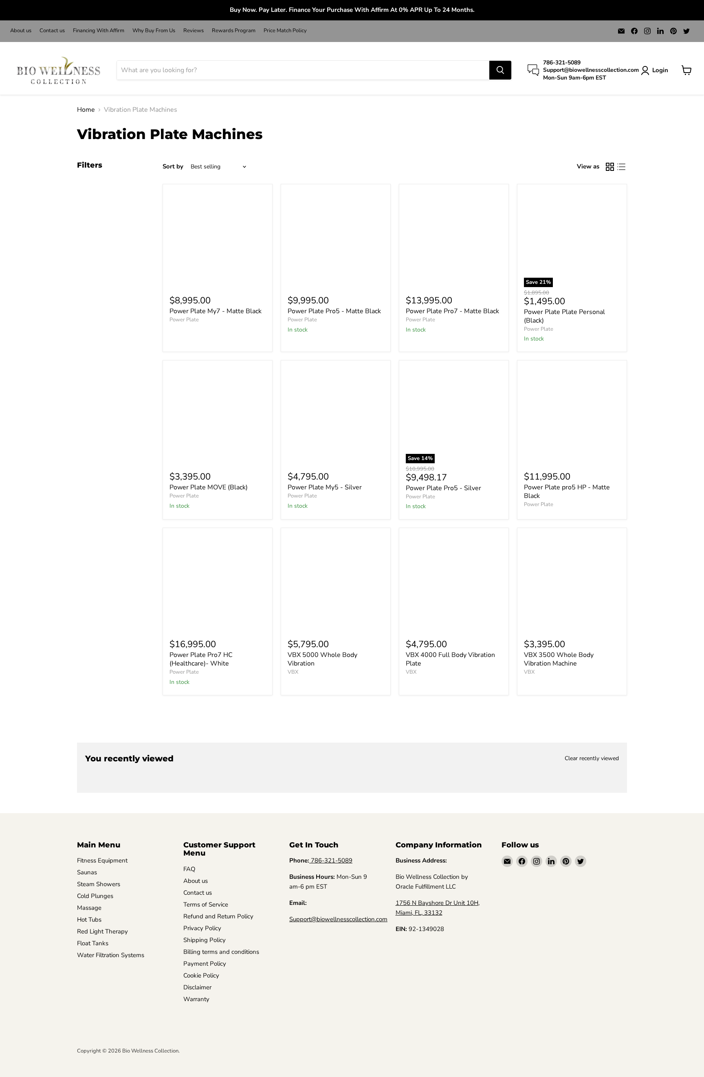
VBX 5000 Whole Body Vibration (322, 659)
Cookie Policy (201, 975)
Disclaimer (197, 987)
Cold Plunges (95, 896)
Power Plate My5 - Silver (325, 487)
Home (86, 109)
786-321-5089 (331, 860)
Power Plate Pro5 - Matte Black (334, 311)
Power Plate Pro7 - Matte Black (452, 311)
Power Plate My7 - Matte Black (215, 311)
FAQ (189, 869)
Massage (89, 908)
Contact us (52, 31)
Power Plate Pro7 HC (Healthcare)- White (201, 659)
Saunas (87, 872)
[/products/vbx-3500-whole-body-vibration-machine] (572, 583)
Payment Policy (204, 964)
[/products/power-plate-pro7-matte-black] (454, 239)
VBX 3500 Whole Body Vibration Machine (559, 659)
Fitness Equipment (102, 860)
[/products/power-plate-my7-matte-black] (217, 239)
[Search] (500, 70)
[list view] (621, 166)
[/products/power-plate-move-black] (217, 415)
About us (20, 31)
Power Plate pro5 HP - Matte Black (567, 491)
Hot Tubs (89, 920)
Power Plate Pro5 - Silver (443, 488)
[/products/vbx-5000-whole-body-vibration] (336, 583)
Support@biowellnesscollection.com (338, 919)
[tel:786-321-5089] (310, 860)
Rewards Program (233, 31)
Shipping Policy (204, 940)
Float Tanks (92, 943)
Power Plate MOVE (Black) (208, 487)
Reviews (193, 31)
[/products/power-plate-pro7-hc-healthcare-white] (217, 583)
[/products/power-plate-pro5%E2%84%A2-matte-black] (336, 239)
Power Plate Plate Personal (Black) (564, 316)
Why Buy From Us (153, 31)
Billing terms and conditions (221, 952)
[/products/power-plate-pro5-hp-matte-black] (572, 415)
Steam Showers (98, 884)
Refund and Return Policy (218, 916)
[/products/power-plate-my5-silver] (336, 415)
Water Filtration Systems (110, 955)
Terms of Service (205, 904)
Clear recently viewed (592, 758)
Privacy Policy (202, 928)
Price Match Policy (285, 31)
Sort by (173, 166)
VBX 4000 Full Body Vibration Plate (450, 659)
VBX (293, 672)
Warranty (196, 999)
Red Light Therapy (102, 931)
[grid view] (610, 166)
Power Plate (184, 319)
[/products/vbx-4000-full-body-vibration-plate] (454, 583)
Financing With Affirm (98, 31)
